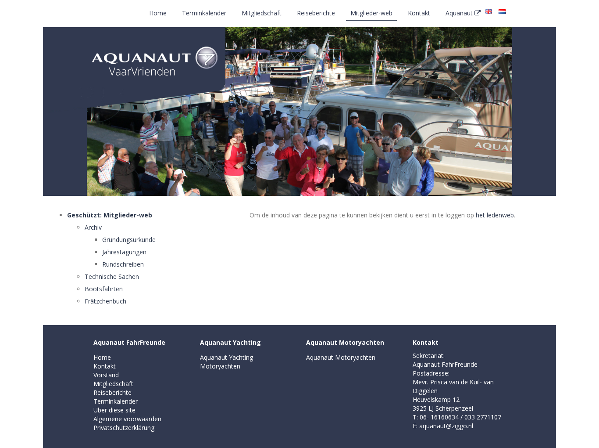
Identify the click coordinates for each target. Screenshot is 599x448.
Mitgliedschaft (262, 13)
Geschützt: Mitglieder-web (109, 215)
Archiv (93, 227)
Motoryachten (220, 366)
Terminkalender (204, 13)
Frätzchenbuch (105, 301)
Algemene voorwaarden (127, 419)
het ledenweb (495, 215)
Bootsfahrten (104, 289)
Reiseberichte (316, 13)
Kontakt (419, 13)
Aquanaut (460, 13)
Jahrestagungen (124, 252)
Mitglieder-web (371, 13)
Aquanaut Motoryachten (345, 342)
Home (158, 13)
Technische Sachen (112, 276)
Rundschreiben (123, 264)
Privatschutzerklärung (123, 427)
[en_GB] (488, 11)
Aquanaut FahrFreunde (129, 342)
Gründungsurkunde (129, 239)
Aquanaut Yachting (230, 342)
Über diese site (114, 410)
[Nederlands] (502, 11)
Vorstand (106, 375)
